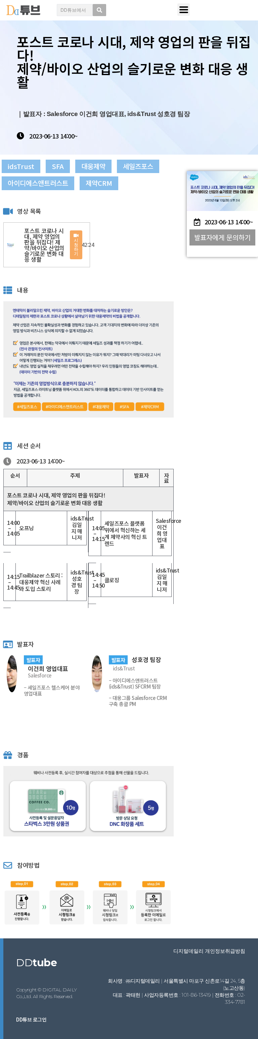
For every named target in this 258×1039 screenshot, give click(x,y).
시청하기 (76, 246)
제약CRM (99, 183)
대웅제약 (93, 166)
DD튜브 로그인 (31, 1019)
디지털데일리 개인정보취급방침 (209, 951)
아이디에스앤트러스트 (38, 183)
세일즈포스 (138, 166)
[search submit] (99, 10)
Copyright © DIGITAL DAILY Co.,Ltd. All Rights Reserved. (46, 993)
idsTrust (21, 166)
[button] (222, 237)
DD (36, 962)
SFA (58, 166)
